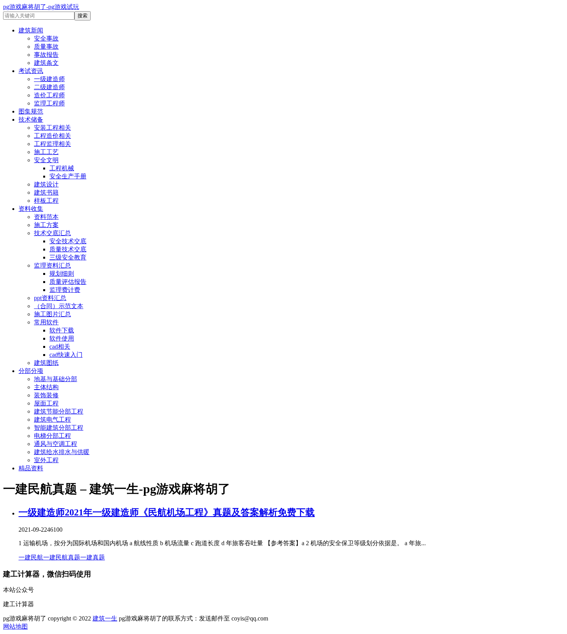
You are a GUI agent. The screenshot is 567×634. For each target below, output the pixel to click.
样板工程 (46, 200)
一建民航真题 (61, 557)
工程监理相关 (52, 144)
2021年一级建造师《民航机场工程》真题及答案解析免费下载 (190, 512)
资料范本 (46, 217)
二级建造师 (49, 87)
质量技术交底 (67, 249)
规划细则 (61, 273)
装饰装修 (46, 395)
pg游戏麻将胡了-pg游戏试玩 (41, 6)
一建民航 (31, 557)
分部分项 (31, 371)
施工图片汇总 (52, 314)
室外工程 (46, 460)
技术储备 (31, 119)
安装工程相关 (52, 127)
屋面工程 (46, 403)
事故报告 (46, 54)
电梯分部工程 (52, 435)
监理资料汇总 (52, 265)
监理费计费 (64, 289)
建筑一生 (105, 618)
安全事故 (46, 38)
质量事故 (46, 46)
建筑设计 (46, 184)
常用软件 (46, 322)
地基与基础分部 (55, 379)
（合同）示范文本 (58, 306)
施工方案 (46, 225)
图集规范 (31, 111)
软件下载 (61, 330)
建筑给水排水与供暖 (61, 452)
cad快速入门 (66, 354)
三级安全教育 (67, 257)
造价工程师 (49, 95)
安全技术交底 (67, 241)
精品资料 (31, 468)
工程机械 (61, 168)
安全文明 (46, 160)
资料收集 (31, 208)
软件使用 (61, 338)
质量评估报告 (67, 281)
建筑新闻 (31, 30)
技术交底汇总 (52, 233)
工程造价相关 (52, 135)
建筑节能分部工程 (58, 411)
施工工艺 (46, 152)
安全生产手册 (67, 176)
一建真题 (92, 557)
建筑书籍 (46, 192)
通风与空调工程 (55, 444)
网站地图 (15, 626)
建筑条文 (46, 62)
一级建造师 (49, 79)
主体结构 (46, 387)
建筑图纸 (46, 362)
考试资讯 (31, 71)
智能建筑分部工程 (58, 427)
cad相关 (59, 346)
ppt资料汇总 (50, 298)
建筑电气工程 (52, 419)
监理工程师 (49, 103)
